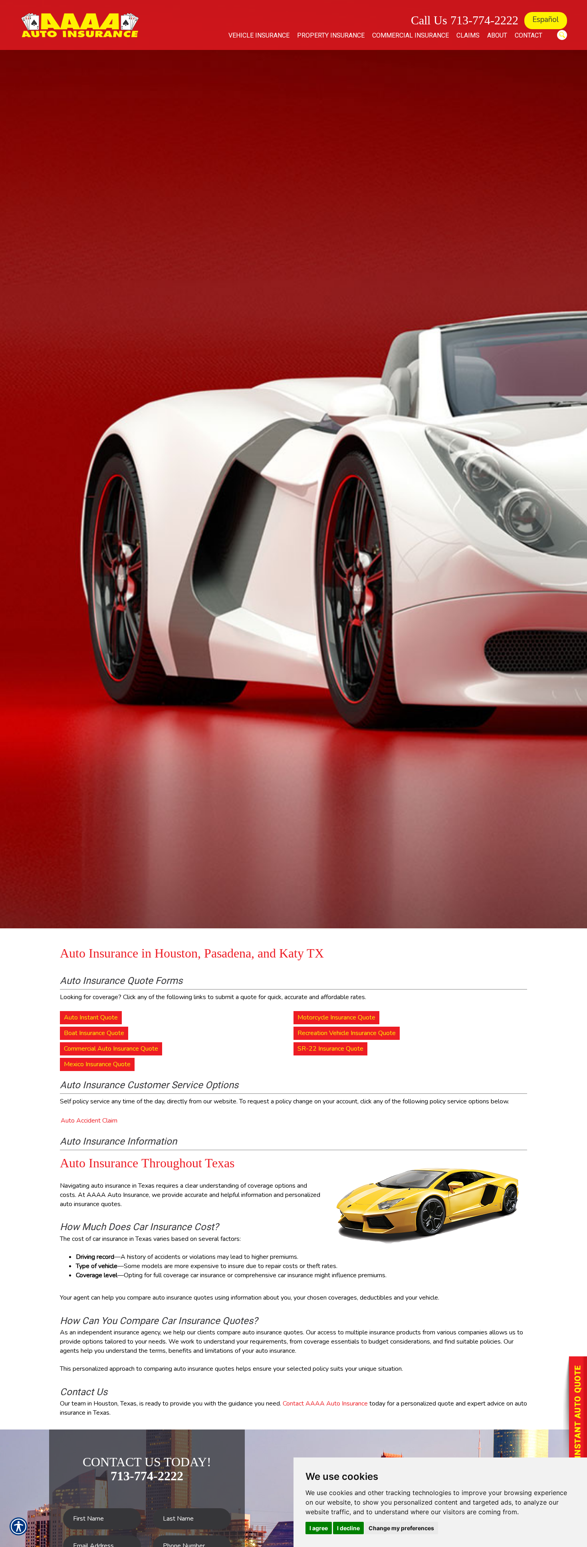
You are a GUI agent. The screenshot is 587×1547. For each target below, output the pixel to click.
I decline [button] (348, 1528)
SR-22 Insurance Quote (330, 1048)
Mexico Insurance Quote (97, 1064)
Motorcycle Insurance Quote (336, 1017)
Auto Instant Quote (91, 1017)
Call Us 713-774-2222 (464, 20)
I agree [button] (318, 1528)
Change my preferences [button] (401, 1528)
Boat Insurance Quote (94, 1033)
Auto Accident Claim (89, 1120)
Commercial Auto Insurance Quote (111, 1048)
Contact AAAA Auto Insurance (325, 1403)
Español (545, 19)
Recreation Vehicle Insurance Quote (346, 1033)
